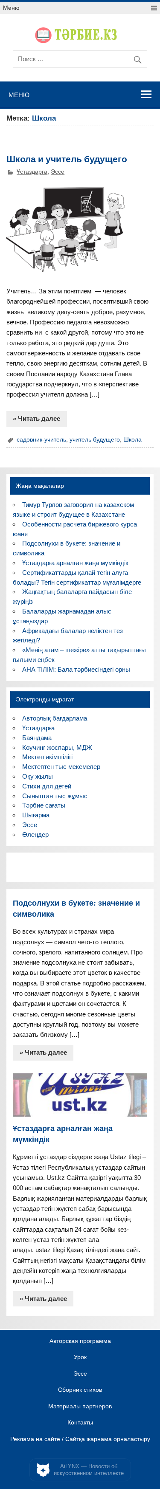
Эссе (57, 172)
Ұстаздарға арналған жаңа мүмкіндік (75, 562)
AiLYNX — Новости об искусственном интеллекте (89, 1469)
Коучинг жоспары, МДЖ (57, 747)
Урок (80, 1357)
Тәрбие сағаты (43, 805)
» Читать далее (36, 418)
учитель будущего (95, 439)
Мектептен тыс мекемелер (61, 766)
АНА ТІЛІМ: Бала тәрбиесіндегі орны (76, 669)
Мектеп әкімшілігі (47, 756)
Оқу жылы (37, 776)
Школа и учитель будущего (66, 158)
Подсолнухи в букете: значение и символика (76, 908)
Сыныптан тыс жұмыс (54, 795)
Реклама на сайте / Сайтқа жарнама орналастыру (80, 1439)
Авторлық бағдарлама (54, 718)
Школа (132, 439)
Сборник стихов (80, 1390)
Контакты (80, 1423)
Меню (11, 8)
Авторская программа (80, 1341)
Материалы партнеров (80, 1407)
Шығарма (35, 815)
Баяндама (37, 737)
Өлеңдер (35, 834)
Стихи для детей (46, 786)
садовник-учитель (41, 439)
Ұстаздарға (32, 172)
